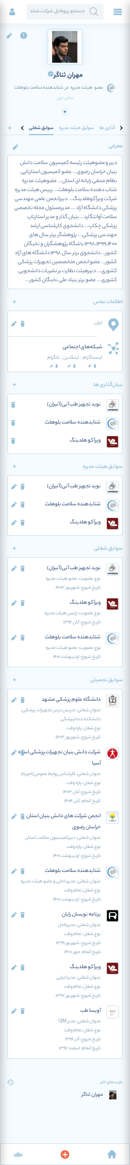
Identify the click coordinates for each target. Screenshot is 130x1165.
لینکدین (72, 358)
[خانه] (112, 1154)
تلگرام (54, 358)
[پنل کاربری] (12, 12)
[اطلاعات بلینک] (18, 1154)
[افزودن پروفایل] (65, 1154)
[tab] (112, 128)
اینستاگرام (92, 358)
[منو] (117, 12)
